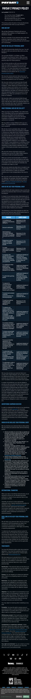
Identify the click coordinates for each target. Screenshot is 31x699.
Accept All (26, 697)
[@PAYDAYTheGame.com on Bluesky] (11, 658)
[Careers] (27, 687)
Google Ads (8, 459)
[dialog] (15, 693)
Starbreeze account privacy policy (13, 72)
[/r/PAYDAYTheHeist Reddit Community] (15, 658)
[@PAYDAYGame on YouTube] (13, 655)
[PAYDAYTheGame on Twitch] (8, 655)
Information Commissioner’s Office (18, 629)
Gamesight (15, 409)
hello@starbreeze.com (14, 554)
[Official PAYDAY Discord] (20, 658)
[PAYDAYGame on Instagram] (17, 655)
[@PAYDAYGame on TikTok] (22, 655)
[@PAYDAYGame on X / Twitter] (4, 655)
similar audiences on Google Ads (14, 182)
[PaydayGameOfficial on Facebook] (26, 655)
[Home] (3, 687)
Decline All (19, 697)
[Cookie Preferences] (6, 696)
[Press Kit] (14, 687)
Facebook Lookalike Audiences (13, 181)
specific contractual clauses (18, 505)
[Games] (8, 687)
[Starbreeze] (20, 687)
